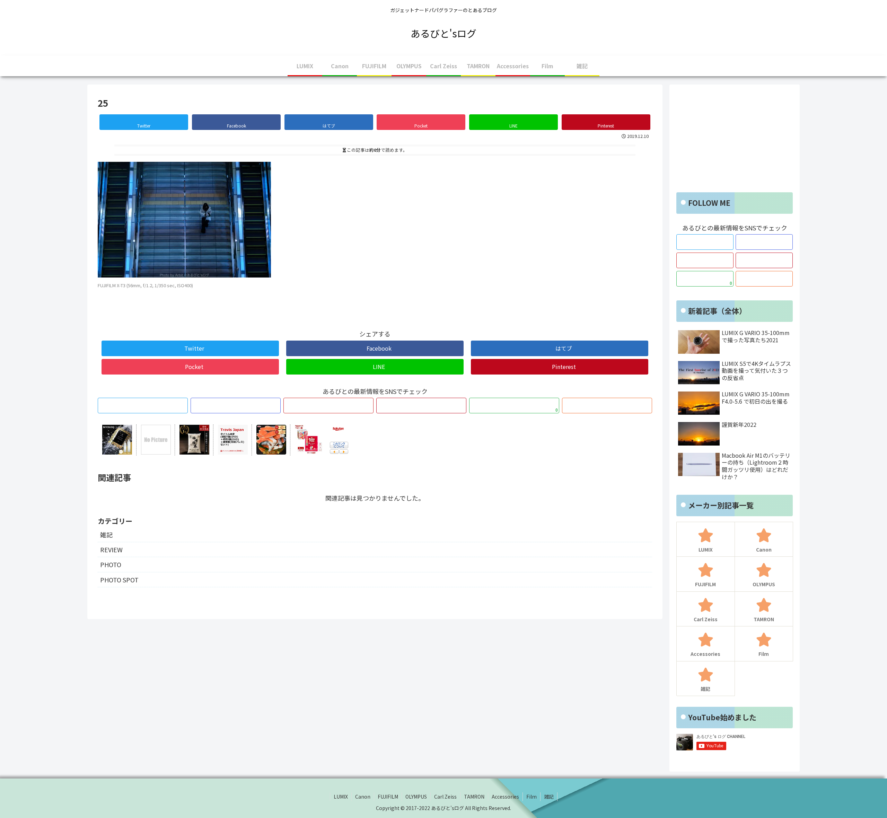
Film (531, 796)
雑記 (106, 534)
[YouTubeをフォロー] (328, 405)
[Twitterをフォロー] (143, 405)
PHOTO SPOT (119, 579)
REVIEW (111, 549)
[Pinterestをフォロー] (421, 405)
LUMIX (341, 796)
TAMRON (474, 796)
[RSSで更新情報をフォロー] (607, 405)
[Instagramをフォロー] (236, 405)
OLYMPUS (416, 796)
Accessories (505, 796)
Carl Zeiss (445, 796)
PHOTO (110, 564)
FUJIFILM (388, 796)
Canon (362, 796)
